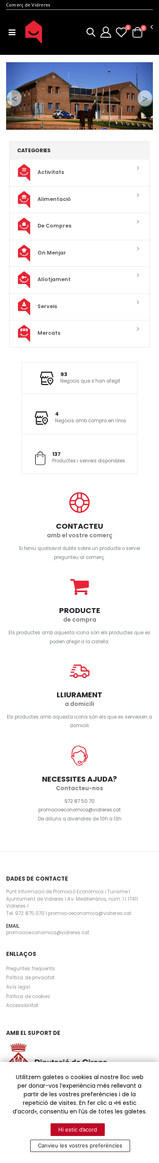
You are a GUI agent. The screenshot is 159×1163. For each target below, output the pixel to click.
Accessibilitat (22, 1005)
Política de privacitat (30, 977)
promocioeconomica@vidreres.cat (79, 810)
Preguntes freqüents (30, 968)
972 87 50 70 (79, 801)
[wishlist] (121, 32)
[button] (90, 33)
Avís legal (18, 987)
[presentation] (14, 98)
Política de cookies (28, 996)
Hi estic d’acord (77, 1129)
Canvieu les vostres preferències (80, 1145)
